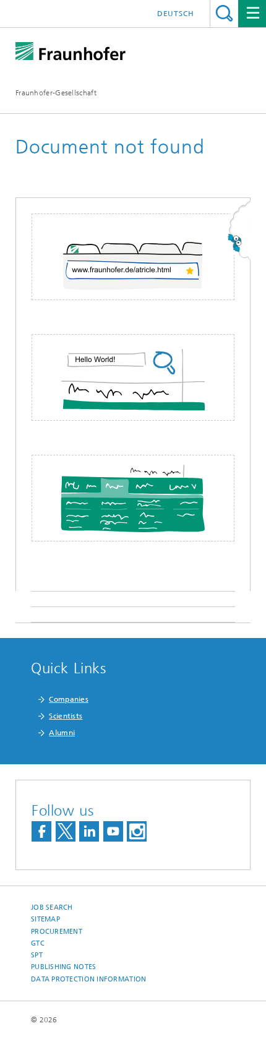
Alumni (62, 732)
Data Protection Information (88, 979)
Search (224, 13)
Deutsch (175, 13)
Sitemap (45, 919)
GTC (38, 943)
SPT (37, 955)
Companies (68, 699)
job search (52, 907)
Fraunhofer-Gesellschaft (56, 92)
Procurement (56, 932)
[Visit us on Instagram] (137, 831)
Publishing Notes (63, 967)
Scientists (65, 716)
